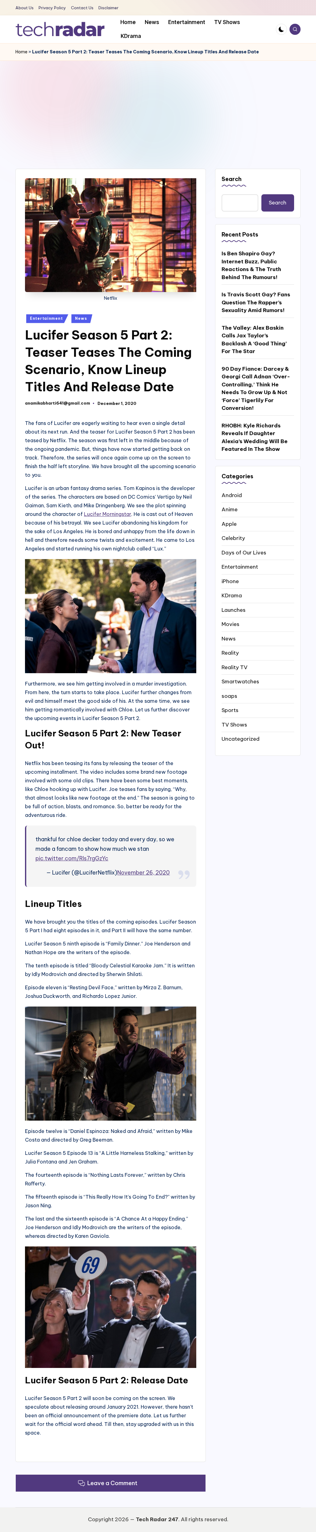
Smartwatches (240, 681)
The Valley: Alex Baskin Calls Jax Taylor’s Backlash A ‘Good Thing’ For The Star (254, 339)
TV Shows (234, 724)
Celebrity (233, 538)
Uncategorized (241, 738)
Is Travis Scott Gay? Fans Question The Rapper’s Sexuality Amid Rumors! (256, 302)
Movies (230, 624)
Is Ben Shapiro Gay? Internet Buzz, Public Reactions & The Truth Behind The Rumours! (251, 265)
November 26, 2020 (143, 872)
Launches (234, 610)
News (81, 318)
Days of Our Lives (244, 552)
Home (21, 52)
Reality (230, 652)
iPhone (230, 581)
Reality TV (234, 667)
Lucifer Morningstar (107, 514)
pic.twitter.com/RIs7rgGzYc (71, 858)
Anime (230, 509)
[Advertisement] (158, 107)
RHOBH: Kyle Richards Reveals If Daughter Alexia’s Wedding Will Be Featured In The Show (255, 437)
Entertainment (46, 318)
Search (232, 179)
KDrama (232, 595)
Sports (230, 710)
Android (232, 495)
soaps (229, 696)
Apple (229, 524)
